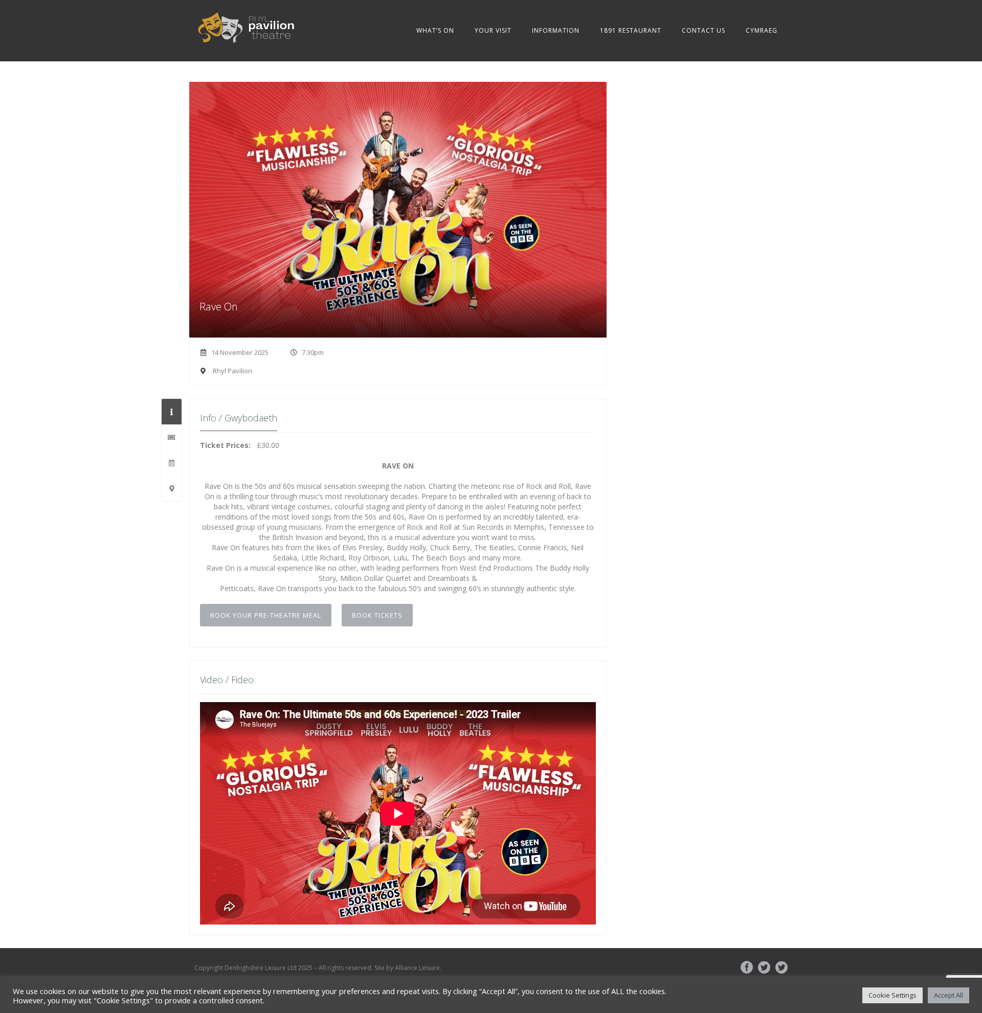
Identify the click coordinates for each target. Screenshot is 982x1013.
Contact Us (703, 30)
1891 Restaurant (630, 30)
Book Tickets (377, 615)
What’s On (435, 30)
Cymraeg (761, 30)
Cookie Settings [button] (892, 995)
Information (555, 30)
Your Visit (493, 30)
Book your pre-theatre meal (265, 615)
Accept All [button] (948, 995)
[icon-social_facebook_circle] (749, 968)
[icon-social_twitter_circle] (766, 968)
